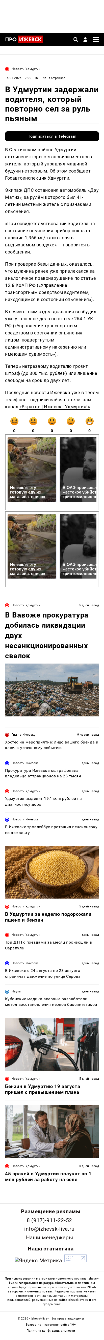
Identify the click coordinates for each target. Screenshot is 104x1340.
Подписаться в (52, 136)
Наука (16, 991)
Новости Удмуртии (26, 69)
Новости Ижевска (25, 763)
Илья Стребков (54, 78)
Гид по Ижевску (23, 734)
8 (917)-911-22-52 (49, 1220)
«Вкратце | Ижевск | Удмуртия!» (54, 406)
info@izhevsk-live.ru (49, 1229)
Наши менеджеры (49, 1238)
